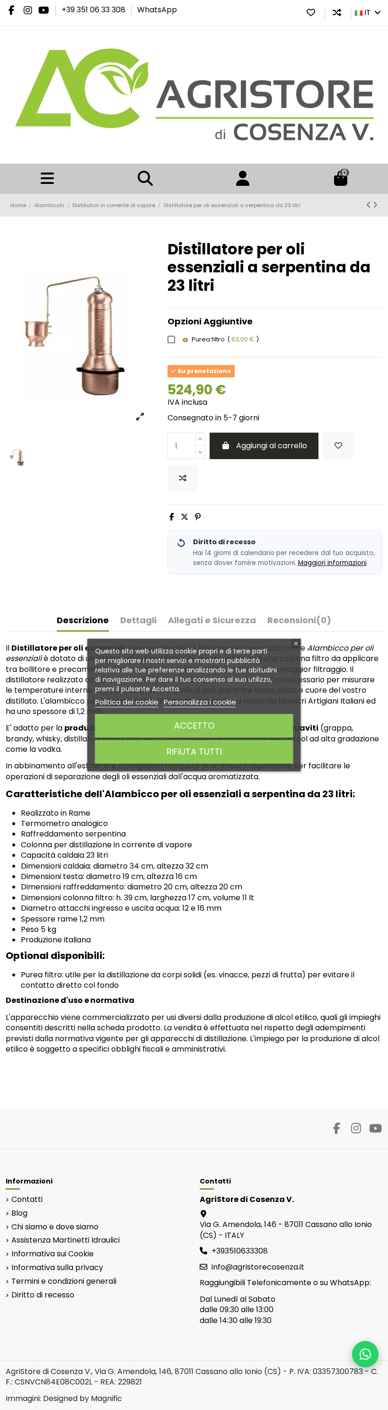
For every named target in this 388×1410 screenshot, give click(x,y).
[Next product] (375, 205)
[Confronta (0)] (337, 13)
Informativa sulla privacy (57, 1267)
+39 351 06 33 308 (94, 9)
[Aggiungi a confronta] (183, 478)
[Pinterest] (198, 517)
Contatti (27, 1199)
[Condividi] (171, 517)
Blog (19, 1213)
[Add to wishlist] (338, 446)
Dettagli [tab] (138, 620)
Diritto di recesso (42, 1295)
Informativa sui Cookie (52, 1254)
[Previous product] (369, 205)
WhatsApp (157, 9)
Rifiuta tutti (194, 751)
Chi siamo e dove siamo (54, 1227)
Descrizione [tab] (83, 620)
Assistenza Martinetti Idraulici (65, 1240)
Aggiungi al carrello (271, 445)
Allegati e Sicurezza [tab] (212, 620)
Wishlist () (311, 13)
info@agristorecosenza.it (258, 1267)
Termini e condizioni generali (63, 1281)
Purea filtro (225, 339)
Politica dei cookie (127, 702)
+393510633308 (240, 1250)
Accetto (194, 725)
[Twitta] (184, 517)
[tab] (299, 622)
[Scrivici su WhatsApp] (365, 1354)
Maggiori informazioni (332, 562)
